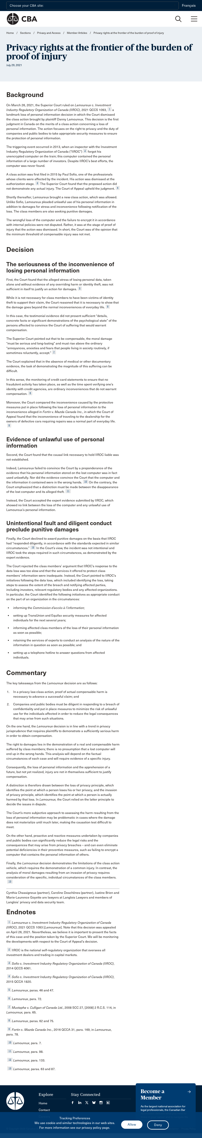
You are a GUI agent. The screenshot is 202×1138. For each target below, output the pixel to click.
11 (68, 491)
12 (33, 547)
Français (189, 5)
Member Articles (77, 33)
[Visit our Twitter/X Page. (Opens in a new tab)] (88, 1101)
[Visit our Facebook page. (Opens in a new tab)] (74, 1101)
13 (9, 881)
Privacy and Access (49, 33)
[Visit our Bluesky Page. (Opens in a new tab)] (95, 1101)
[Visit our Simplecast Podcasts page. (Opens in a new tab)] (108, 1101)
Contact (44, 1110)
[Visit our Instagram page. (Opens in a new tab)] (103, 1101)
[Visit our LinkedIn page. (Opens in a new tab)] (81, 1101)
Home (10, 33)
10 (85, 481)
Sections (25, 33)
